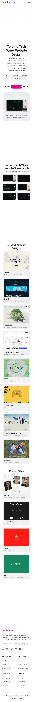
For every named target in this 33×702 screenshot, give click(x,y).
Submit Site (21, 681)
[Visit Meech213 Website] (27, 496)
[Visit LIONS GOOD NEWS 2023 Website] (27, 434)
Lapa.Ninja (21, 661)
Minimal (24, 75)
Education (6, 577)
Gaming (11, 409)
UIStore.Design (22, 664)
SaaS (22, 577)
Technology (8, 79)
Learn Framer (6, 681)
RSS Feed (20, 678)
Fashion (13, 497)
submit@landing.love (21, 643)
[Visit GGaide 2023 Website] (27, 407)
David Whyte (8, 325)
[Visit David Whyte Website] (27, 326)
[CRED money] (16, 368)
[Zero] (16, 564)
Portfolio (22, 497)
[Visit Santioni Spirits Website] (27, 522)
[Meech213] (16, 484)
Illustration (15, 75)
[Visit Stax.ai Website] (27, 299)
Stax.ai (6, 299)
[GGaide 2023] (16, 394)
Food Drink (13, 524)
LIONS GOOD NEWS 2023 (12, 433)
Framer (4, 664)
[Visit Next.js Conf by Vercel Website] (27, 353)
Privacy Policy (22, 685)
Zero (5, 575)
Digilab (6, 272)
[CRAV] (16, 537)
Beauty (18, 497)
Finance (8, 301)
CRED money (8, 379)
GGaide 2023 (8, 405)
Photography (7, 497)
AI (4, 274)
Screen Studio (6, 668)
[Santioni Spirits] (16, 511)
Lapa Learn (5, 685)
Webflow (21, 71)
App (5, 381)
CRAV (6, 548)
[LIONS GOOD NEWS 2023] (16, 422)
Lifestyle (19, 524)
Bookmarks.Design (23, 668)
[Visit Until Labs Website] (27, 461)
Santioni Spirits (9, 522)
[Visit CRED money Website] (27, 379)
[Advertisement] (16, 21)
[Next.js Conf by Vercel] (16, 341)
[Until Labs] (16, 449)
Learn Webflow (6, 678)
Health (5, 462)
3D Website (7, 327)
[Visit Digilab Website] (27, 273)
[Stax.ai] (16, 288)
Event (8, 75)
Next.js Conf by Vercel (11, 352)
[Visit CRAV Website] (27, 549)
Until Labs (7, 460)
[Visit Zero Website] (27, 576)
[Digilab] (16, 261)
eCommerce (13, 550)
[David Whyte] (16, 314)
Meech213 (7, 495)
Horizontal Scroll (22, 435)
